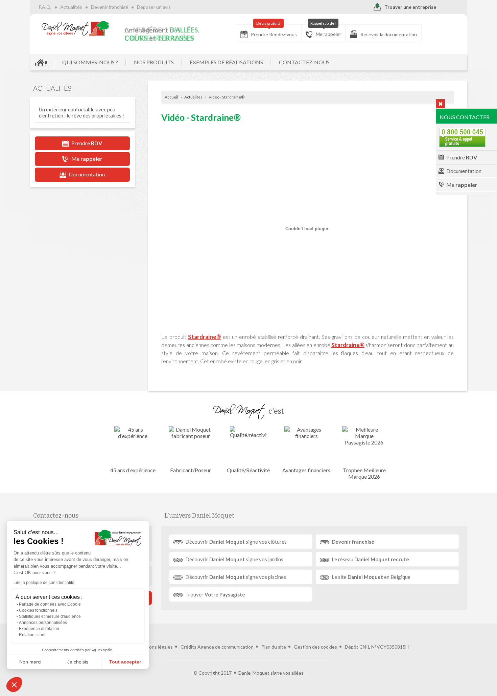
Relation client (32, 634)
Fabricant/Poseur (190, 470)
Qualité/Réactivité (248, 470)
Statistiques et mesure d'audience (50, 616)
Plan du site (273, 647)
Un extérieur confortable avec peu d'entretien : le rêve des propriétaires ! (81, 112)
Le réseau (370, 559)
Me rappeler (325, 30)
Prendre (461, 157)
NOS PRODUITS (154, 62)
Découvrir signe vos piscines (235, 577)
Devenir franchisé (109, 7)
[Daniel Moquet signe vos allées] (75, 28)
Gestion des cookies (315, 647)
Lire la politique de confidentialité (44, 582)
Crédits (188, 647)
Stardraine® (204, 336)
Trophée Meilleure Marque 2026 (364, 473)
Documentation (463, 171)
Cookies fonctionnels (38, 610)
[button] (14, 684)
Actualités (71, 7)
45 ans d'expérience (133, 470)
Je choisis (77, 662)
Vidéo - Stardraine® (226, 97)
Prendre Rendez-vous (274, 30)
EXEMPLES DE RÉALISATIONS (226, 62)
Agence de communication (225, 647)
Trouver (215, 594)
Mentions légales (155, 647)
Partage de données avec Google (50, 604)
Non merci (30, 662)
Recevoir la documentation (388, 34)
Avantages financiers (306, 470)
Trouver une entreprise (410, 7)
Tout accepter (125, 662)
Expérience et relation (39, 628)
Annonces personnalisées (43, 622)
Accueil (171, 97)
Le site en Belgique (371, 577)
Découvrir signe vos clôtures (236, 542)
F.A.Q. (45, 7)
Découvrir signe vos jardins (234, 559)
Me (461, 184)
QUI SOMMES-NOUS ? (90, 62)
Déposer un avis (154, 7)
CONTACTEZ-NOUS (304, 62)
